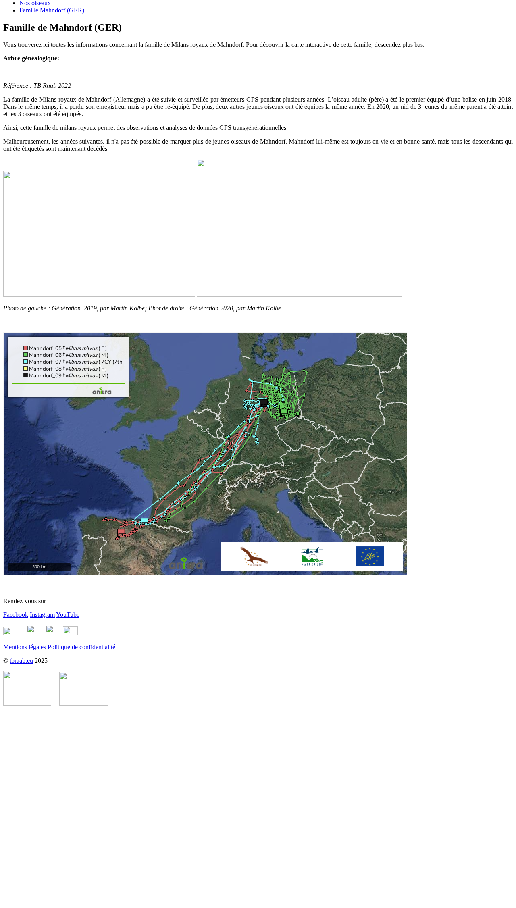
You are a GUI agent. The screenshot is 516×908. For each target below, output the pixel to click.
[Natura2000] (83, 703)
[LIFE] (27, 703)
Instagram (42, 614)
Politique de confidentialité (81, 647)
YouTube (67, 614)
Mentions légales (24, 647)
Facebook (15, 614)
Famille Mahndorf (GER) (51, 10)
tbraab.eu (21, 660)
